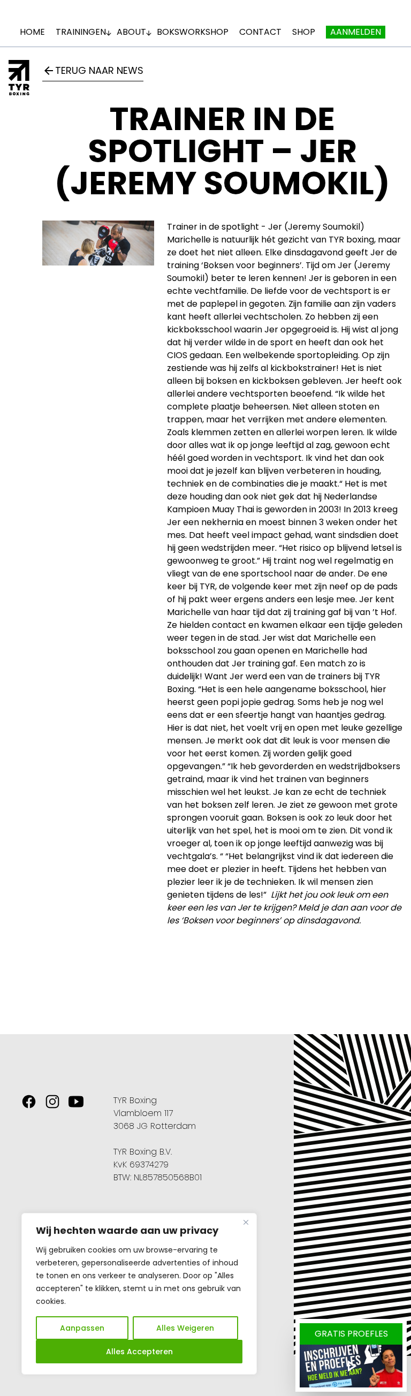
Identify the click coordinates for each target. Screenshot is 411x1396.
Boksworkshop (193, 32)
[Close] (245, 1222)
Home (32, 32)
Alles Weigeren (185, 1328)
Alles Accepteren (139, 1351)
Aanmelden (355, 32)
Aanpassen (82, 1328)
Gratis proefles (351, 1333)
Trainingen (81, 32)
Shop (303, 32)
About (131, 32)
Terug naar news (92, 70)
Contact (260, 32)
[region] (139, 1294)
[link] (28, 1101)
